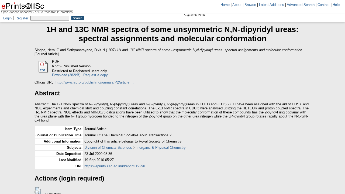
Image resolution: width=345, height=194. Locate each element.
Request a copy (95, 75)
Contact (324, 5)
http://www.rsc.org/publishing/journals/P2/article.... (95, 82)
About (237, 5)
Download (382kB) (66, 75)
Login (7, 18)
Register (21, 18)
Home (225, 5)
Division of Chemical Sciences (108, 148)
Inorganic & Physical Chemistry (161, 148)
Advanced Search (301, 5)
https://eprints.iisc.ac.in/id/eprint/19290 (114, 166)
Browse (250, 5)
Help (336, 5)
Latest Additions (271, 5)
